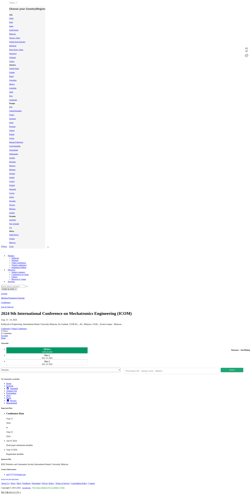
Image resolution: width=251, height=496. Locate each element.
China (11, 18)
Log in (4, 307)
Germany (12, 119)
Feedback (26, 483)
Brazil (11, 76)
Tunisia (12, 239)
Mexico (12, 84)
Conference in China (20, 274)
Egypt (11, 247)
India (11, 22)
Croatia (12, 181)
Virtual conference (19, 265)
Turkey (12, 61)
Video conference (19, 263)
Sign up (10, 307)
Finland (12, 185)
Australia (12, 220)
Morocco (12, 243)
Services (11, 281)
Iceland (12, 213)
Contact (92, 483)
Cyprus (11, 193)
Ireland (11, 178)
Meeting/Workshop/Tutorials (13, 298)
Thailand (12, 58)
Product (11, 256)
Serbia (11, 197)
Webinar (15, 260)
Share (3, 338)
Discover (11, 270)
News (13, 483)
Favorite (4, 336)
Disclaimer (36, 483)
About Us (5, 483)
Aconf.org (26, 488)
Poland (11, 134)
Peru (11, 96)
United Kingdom (15, 111)
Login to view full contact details (10, 479)
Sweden (12, 158)
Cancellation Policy (79, 483)
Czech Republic (15, 146)
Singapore (13, 54)
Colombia (12, 88)
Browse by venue (19, 279)
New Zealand (14, 224)
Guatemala (13, 100)
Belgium (12, 170)
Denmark (12, 189)
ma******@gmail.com (16, 474)
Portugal (12, 127)
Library (15, 277)
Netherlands (13, 154)
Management (11, 403)
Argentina (12, 80)
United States (14, 69)
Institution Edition (19, 267)
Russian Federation (16, 142)
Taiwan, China (14, 38)
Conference (6, 302)
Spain (11, 123)
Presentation (11, 393)
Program (9, 386)
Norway (12, 205)
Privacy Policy (48, 483)
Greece (11, 138)
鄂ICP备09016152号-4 (11, 492)
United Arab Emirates (17, 42)
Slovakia (12, 201)
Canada (12, 72)
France (11, 115)
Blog (19, 483)
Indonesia (12, 46)
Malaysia (12, 34)
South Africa (14, 235)
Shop (8, 395)
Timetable (14, 388)
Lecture (4, 294)
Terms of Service (63, 483)
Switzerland (13, 150)
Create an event (8, 289)
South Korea (13, 30)
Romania (12, 162)
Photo (8, 398)
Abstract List (11, 391)
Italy (11, 107)
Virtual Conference (19, 329)
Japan (11, 26)
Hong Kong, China (16, 50)
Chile (11, 92)
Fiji (10, 228)
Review (13, 401)
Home (8, 383)
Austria (12, 130)
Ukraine (12, 174)
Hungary (12, 166)
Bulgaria (12, 209)
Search (232, 370)
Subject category (18, 272)
